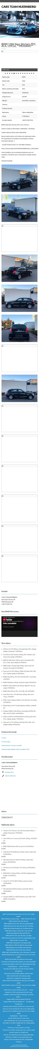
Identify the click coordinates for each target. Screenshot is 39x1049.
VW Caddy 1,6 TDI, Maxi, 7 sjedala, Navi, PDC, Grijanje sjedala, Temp (18, 1024)
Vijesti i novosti (23, 1016)
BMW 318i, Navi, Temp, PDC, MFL (18, 940)
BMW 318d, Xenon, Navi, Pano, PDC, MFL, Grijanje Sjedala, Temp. (18, 938)
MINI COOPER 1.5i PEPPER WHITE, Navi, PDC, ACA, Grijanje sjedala (18, 982)
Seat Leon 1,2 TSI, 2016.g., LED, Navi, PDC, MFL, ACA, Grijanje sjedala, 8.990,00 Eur (19, 723)
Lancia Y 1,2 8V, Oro (24, 966)
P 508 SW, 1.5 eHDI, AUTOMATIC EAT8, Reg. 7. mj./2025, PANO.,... (19, 996)
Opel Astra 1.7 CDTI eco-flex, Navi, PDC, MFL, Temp (18, 992)
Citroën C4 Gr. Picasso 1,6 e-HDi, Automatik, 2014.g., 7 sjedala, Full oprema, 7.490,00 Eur (19, 832)
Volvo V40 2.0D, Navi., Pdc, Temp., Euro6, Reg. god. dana (18, 1020)
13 (31, 73)
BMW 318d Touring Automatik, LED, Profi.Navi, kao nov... (19, 928)
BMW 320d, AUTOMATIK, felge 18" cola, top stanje (18, 945)
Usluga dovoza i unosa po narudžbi (11, 745)
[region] (19, 60)
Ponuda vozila (18, 1004)
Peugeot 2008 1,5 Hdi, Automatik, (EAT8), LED (19, 999)
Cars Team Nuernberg (11, 6)
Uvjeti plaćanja (13, 1016)
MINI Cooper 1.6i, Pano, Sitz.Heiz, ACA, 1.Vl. (15, 990)
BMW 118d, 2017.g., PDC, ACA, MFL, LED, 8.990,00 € (18, 691)
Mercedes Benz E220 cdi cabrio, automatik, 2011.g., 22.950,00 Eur (18, 890)
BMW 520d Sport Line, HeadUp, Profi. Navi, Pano (18, 947)
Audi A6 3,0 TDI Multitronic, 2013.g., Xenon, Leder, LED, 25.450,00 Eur (19, 853)
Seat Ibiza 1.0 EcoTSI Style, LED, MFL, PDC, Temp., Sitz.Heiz (18, 1006)
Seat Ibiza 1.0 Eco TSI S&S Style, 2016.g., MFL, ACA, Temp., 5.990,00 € (18, 696)
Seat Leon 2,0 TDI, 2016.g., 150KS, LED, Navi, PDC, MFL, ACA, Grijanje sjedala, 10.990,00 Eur (19, 672)
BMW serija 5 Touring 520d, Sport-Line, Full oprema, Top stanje (18, 952)
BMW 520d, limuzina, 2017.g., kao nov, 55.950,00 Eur (18, 846)
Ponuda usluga (5, 741)
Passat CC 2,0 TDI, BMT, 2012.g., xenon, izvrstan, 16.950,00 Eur (17, 882)
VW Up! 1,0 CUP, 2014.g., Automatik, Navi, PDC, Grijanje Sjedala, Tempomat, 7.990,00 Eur (19, 650)
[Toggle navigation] (35, 6)
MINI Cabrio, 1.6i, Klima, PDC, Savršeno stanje (18, 978)
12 (29, 73)
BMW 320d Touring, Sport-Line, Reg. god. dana (18, 942)
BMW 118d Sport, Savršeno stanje (10, 919)
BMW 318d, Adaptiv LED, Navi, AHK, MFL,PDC (18, 933)
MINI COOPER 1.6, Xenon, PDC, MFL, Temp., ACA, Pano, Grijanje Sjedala (18, 986)
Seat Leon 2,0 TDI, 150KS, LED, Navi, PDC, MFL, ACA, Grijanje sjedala (18, 1012)
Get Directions (9, 772)
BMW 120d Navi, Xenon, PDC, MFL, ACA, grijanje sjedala (18, 923)
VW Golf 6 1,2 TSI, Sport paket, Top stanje (18, 1027)
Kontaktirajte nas (12, 966)
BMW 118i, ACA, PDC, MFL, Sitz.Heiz (18, 921)
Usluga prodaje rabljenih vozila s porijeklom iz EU (15, 749)
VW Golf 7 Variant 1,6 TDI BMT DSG (18, 1032)
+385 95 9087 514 (10, 776)
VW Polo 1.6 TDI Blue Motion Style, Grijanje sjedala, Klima (19, 1034)
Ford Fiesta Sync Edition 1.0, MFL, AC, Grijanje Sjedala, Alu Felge (18, 964)
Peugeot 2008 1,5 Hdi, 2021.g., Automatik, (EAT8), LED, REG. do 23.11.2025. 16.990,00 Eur (19, 712)
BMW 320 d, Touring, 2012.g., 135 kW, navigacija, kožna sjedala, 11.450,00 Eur (19, 874)
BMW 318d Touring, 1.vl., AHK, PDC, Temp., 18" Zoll (18, 930)
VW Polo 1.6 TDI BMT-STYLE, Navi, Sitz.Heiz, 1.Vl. (18, 1037)
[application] (19, 626)
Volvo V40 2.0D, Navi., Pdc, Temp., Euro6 (18, 1018)
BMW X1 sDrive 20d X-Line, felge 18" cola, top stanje (18, 959)
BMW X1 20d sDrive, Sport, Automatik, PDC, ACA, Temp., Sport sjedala (18, 956)
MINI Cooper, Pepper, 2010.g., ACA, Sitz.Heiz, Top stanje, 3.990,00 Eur (20, 701)
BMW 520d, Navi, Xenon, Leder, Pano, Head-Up (18, 950)
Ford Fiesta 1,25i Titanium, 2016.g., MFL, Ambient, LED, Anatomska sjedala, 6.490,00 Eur (19, 656)
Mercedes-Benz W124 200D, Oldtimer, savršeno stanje (18, 973)
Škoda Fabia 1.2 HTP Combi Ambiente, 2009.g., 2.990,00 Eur (19, 707)
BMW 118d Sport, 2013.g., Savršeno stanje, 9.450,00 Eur (19, 682)
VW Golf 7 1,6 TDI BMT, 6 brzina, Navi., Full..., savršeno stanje (18, 1030)
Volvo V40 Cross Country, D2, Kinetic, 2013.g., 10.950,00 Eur (20, 840)
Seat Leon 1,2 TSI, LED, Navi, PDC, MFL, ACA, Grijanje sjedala (18, 1009)
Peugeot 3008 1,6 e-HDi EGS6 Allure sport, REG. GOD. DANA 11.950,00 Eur (19, 898)
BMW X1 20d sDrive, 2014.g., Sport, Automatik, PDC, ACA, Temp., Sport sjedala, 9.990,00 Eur (18, 661)
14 (33, 73)
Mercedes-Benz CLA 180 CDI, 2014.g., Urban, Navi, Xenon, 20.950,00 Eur (18, 861)
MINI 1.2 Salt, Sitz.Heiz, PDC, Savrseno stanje (18, 976)
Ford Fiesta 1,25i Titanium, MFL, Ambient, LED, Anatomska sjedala (18, 961)
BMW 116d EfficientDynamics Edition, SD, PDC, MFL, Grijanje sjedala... (18, 915)
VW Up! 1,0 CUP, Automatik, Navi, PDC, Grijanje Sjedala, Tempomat (18, 1040)
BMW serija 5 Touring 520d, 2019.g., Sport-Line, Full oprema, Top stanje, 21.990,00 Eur (18, 667)
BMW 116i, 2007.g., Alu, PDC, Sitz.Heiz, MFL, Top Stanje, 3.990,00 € (19, 678)
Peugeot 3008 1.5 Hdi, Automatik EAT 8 (13, 1001)
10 (24, 73)
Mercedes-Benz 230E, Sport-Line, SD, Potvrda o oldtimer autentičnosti (19, 970)
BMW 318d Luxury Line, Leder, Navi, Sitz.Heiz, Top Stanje (18, 926)
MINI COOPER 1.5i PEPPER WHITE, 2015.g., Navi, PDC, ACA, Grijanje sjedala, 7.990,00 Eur (19, 718)
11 (27, 73)
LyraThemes (26, 1046)
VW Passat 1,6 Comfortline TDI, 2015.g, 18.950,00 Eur (19, 867)
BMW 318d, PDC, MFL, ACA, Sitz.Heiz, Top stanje (18, 935)
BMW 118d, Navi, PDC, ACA (28, 919)
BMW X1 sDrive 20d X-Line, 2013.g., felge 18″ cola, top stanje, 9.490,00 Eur (19, 687)
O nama (3, 738)
